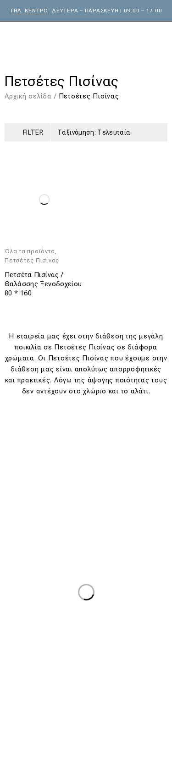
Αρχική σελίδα (28, 96)
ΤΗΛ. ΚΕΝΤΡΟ (29, 10)
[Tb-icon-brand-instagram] (86, 714)
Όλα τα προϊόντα (30, 251)
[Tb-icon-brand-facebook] (53, 714)
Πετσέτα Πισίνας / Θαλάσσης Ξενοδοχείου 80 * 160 (43, 284)
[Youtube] (118, 714)
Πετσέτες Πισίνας (32, 260)
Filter (33, 132)
